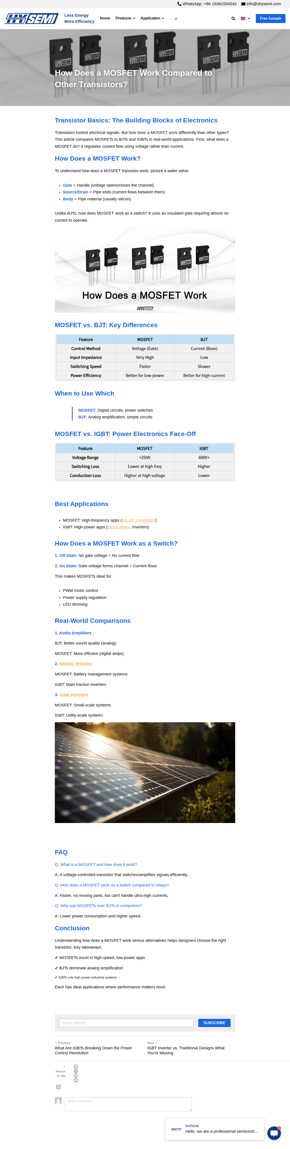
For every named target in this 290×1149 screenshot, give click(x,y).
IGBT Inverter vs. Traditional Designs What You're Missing (186, 1050)
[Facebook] (76, 1066)
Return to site (60, 1073)
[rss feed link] (58, 1087)
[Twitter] (76, 1071)
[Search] (233, 19)
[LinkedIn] (76, 1075)
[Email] (76, 1080)
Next (150, 1043)
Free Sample (270, 18)
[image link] (32, 18)
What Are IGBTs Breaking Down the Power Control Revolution (93, 1050)
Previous (64, 1043)
